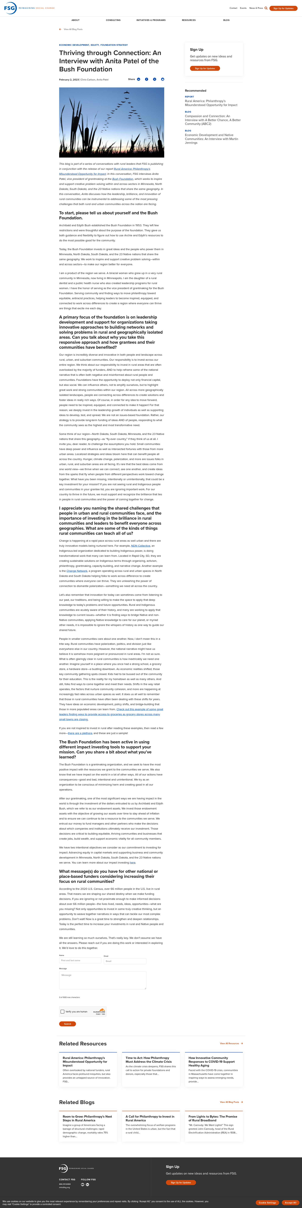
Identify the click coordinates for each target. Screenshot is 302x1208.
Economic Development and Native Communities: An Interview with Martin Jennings (211, 139)
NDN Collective (140, 546)
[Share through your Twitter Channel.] (154, 79)
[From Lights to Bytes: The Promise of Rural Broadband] (213, 1126)
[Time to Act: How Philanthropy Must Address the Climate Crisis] (151, 1069)
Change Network (77, 571)
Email (106, 956)
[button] (266, 9)
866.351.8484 (65, 1184)
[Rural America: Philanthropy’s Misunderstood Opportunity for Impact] (88, 1069)
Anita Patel (103, 79)
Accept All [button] (290, 1202)
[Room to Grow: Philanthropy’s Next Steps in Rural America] (88, 1126)
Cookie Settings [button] (267, 1202)
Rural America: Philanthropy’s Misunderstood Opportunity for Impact (211, 103)
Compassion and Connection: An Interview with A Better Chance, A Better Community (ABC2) (213, 120)
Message (63, 968)
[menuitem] (233, 8)
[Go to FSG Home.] (29, 8)
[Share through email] (162, 79)
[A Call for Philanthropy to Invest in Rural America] (151, 1126)
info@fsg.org (64, 1187)
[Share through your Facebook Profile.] (146, 79)
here (132, 863)
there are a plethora (80, 733)
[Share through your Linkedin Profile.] (138, 79)
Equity (95, 45)
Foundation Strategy (114, 45)
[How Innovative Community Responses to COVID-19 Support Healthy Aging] (213, 1069)
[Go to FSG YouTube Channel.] (82, 1184)
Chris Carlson (88, 79)
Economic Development (74, 45)
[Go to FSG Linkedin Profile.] (87, 1184)
